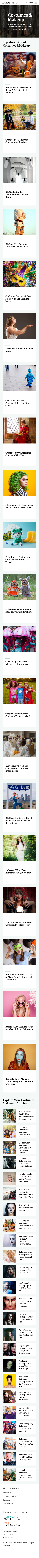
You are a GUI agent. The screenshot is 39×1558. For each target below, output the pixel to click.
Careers (6, 1500)
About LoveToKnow (11, 1489)
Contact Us (8, 1503)
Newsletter (8, 1492)
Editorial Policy (9, 1496)
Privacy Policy (8, 1535)
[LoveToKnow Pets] (11, 1523)
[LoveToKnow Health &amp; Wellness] (11, 1517)
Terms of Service (9, 1538)
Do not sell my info (10, 1532)
